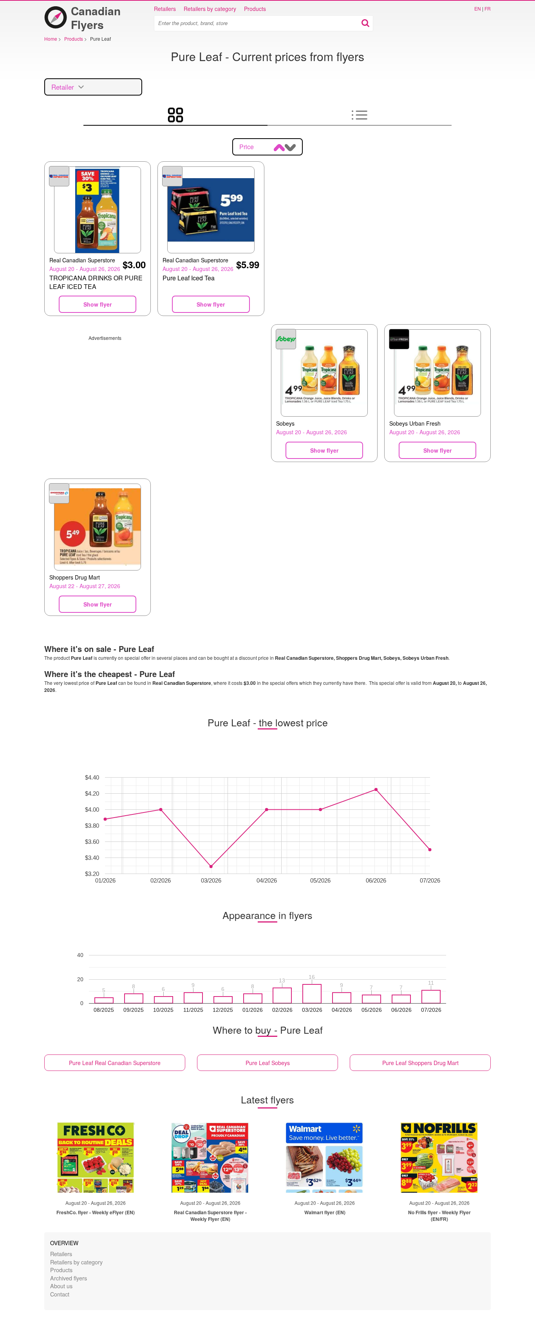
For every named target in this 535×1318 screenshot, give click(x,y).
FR (487, 8)
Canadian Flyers (96, 17)
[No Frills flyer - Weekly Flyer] (439, 1157)
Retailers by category (210, 9)
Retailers (165, 9)
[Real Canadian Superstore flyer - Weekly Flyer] (210, 1157)
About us (61, 1286)
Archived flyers (68, 1278)
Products (255, 9)
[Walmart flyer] (325, 1157)
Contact (59, 1294)
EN (477, 8)
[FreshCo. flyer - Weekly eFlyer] (95, 1157)
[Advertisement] (154, 396)
